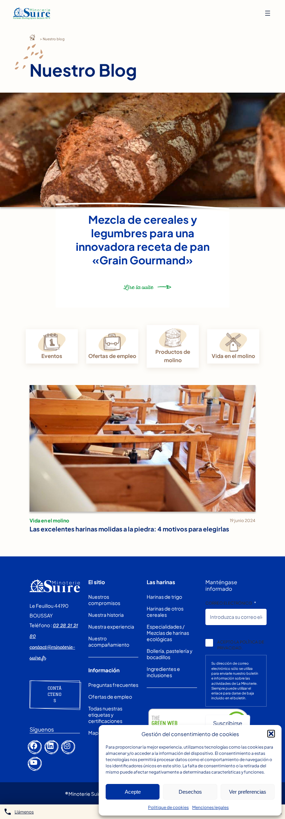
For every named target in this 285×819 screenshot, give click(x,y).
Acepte (133, 792)
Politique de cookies (168, 807)
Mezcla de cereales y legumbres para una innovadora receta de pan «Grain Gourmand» (143, 240)
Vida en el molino (233, 355)
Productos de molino (172, 355)
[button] (271, 733)
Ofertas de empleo (112, 355)
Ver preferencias (247, 792)
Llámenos (24, 811)
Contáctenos (55, 694)
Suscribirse (227, 723)
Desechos (190, 792)
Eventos (51, 355)
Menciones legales (210, 807)
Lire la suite (139, 290)
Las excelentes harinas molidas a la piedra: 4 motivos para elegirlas (129, 529)
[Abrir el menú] (267, 13)
